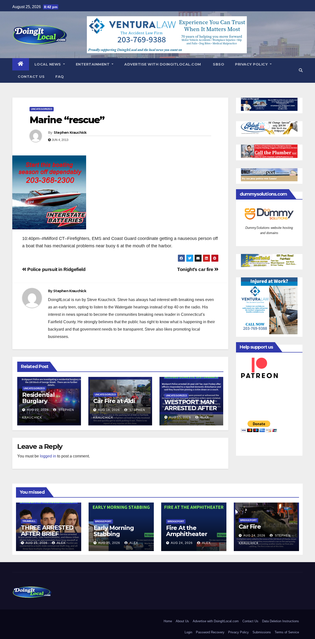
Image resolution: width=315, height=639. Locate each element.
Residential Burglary (38, 397)
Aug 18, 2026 (109, 410)
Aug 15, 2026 (180, 417)
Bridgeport (103, 521)
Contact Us (31, 76)
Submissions (261, 632)
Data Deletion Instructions (280, 621)
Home (168, 621)
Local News (48, 64)
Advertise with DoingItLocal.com (162, 64)
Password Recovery (210, 632)
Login (188, 632)
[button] (301, 70)
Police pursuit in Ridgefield (56, 269)
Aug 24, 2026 (182, 543)
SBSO (218, 64)
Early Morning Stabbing (114, 531)
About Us (182, 621)
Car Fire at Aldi (114, 400)
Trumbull (29, 521)
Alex (204, 417)
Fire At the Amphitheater (186, 531)
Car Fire (250, 526)
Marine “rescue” (67, 120)
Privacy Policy (252, 64)
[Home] (20, 64)
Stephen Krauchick (70, 132)
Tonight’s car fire (195, 269)
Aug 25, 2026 (36, 543)
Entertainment (93, 64)
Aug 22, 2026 (38, 410)
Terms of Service (287, 632)
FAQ (59, 76)
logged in (48, 456)
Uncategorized (41, 109)
